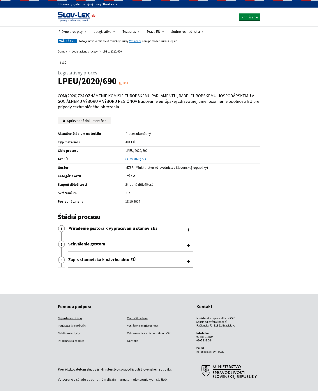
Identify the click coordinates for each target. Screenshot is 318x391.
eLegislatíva (102, 31)
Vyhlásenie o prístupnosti (143, 325)
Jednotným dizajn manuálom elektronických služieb (128, 379)
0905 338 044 (204, 340)
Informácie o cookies (71, 341)
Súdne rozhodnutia (185, 31)
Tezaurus (129, 31)
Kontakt (132, 341)
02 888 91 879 (204, 336)
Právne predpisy (70, 31)
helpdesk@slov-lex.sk (210, 351)
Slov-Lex (108, 4)
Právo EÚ (153, 31)
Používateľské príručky (72, 325)
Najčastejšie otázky (70, 318)
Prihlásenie (249, 17)
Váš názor (135, 41)
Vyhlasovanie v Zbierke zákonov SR (149, 333)
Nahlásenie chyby (69, 333)
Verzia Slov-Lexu (137, 318)
